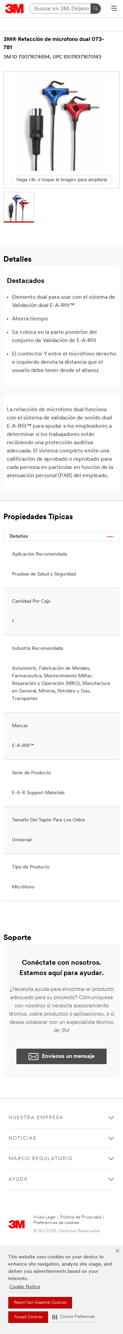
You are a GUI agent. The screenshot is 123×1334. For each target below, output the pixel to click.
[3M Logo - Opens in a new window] (14, 8)
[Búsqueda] (96, 8)
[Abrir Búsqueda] (114, 9)
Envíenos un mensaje (68, 1056)
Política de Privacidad (80, 1217)
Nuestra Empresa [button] (36, 1117)
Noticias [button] (23, 1138)
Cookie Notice (24, 1287)
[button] (73, 1317)
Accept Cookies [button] (28, 1317)
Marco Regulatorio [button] (41, 1158)
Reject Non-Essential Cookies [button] (40, 1303)
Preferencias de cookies (56, 1223)
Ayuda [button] (18, 1179)
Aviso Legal (44, 1217)
